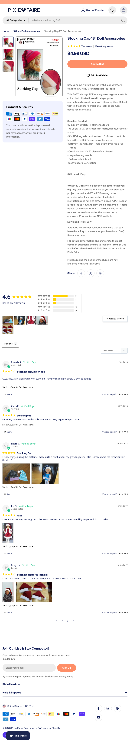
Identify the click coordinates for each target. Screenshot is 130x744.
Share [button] (9, 394)
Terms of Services (44, 676)
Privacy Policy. (65, 676)
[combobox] (65, 20)
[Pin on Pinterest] (100, 273)
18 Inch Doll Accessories (26, 31)
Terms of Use (118, 244)
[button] (120, 394)
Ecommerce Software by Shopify (42, 728)
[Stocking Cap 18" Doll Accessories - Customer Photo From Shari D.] (8, 320)
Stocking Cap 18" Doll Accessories (18, 387)
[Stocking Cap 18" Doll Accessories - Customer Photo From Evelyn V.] (42, 320)
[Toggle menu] (4, 10)
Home (6, 31)
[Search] (123, 20)
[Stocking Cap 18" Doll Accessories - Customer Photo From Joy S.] (31, 320)
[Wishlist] (112, 10)
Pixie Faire (17, 728)
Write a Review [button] (116, 318)
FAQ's (75, 248)
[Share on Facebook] (81, 273)
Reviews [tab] (8, 343)
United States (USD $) (19, 706)
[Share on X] (90, 273)
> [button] (73, 620)
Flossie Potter (113, 84)
